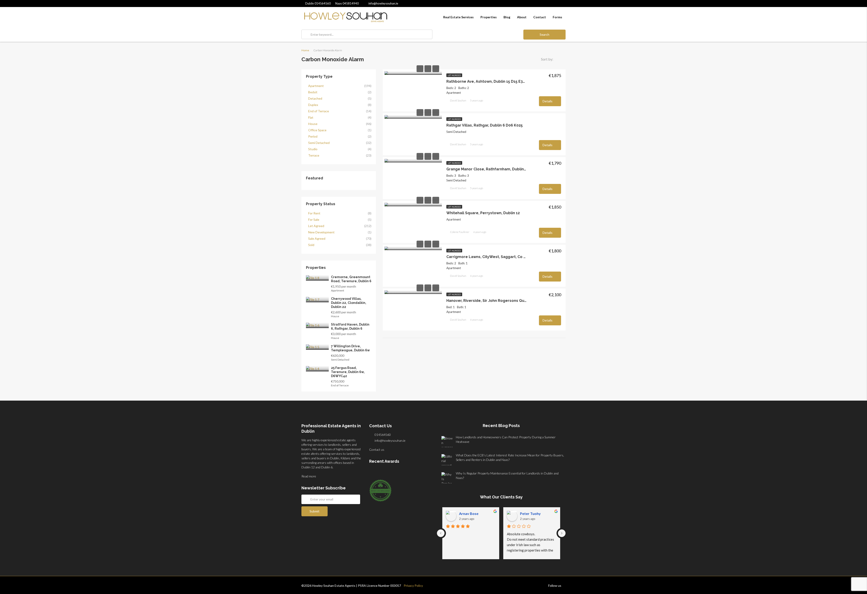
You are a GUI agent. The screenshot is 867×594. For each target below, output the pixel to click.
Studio (312, 149)
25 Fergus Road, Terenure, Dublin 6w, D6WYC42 (348, 372)
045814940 (347, 3)
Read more (309, 476)
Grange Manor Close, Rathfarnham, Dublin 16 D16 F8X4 (486, 169)
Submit (314, 511)
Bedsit (312, 92)
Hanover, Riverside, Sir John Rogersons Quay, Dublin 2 (486, 300)
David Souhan (458, 100)
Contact (539, 17)
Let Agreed (454, 75)
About (522, 17)
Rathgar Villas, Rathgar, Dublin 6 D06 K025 (484, 125)
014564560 (318, 3)
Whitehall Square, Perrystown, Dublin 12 (483, 213)
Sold (311, 245)
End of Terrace (318, 111)
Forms (557, 17)
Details (548, 101)
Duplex (313, 105)
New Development (321, 232)
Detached (315, 98)
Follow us (555, 585)
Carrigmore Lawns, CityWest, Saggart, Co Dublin (486, 257)
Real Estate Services (458, 17)
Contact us (377, 449)
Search (544, 34)
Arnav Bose (468, 513)
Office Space (317, 130)
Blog (506, 17)
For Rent (314, 213)
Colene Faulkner (459, 232)
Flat (310, 117)
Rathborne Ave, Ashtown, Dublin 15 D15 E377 (486, 81)
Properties (488, 17)
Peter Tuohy (530, 513)
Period (312, 136)
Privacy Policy (412, 585)
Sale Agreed (316, 238)
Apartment (316, 86)
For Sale (313, 219)
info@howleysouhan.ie (390, 440)
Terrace (313, 155)
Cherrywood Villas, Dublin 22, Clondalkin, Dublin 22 (348, 303)
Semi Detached (319, 143)
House (312, 124)
